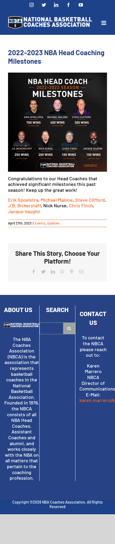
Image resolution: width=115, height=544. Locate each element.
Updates (53, 223)
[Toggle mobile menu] (104, 23)
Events (40, 223)
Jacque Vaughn (24, 211)
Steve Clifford (90, 200)
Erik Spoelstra (23, 200)
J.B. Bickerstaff (24, 205)
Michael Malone (57, 200)
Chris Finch (81, 205)
